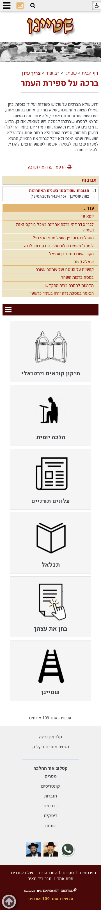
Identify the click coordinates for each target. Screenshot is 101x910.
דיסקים (51, 815)
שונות (50, 825)
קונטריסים (50, 786)
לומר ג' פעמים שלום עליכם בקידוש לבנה (59, 246)
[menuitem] (50, 351)
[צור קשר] (20, 6)
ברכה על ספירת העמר (59, 83)
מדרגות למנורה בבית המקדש (69, 285)
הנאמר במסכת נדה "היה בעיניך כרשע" (62, 293)
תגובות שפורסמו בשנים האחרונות (59, 191)
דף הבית (90, 73)
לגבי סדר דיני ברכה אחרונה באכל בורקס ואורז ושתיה (54, 227)
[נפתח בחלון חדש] (68, 849)
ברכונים (50, 806)
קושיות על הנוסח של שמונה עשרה (65, 269)
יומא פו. (87, 216)
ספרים (51, 776)
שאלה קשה (84, 262)
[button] (32, 5)
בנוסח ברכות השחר (77, 277)
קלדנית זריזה (50, 737)
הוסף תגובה (38, 167)
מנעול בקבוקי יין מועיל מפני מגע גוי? (63, 238)
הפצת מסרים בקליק (50, 746)
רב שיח (52, 73)
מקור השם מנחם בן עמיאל (71, 254)
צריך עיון (31, 73)
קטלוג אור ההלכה (50, 768)
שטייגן (70, 73)
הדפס (61, 167)
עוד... (88, 208)
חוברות (50, 796)
